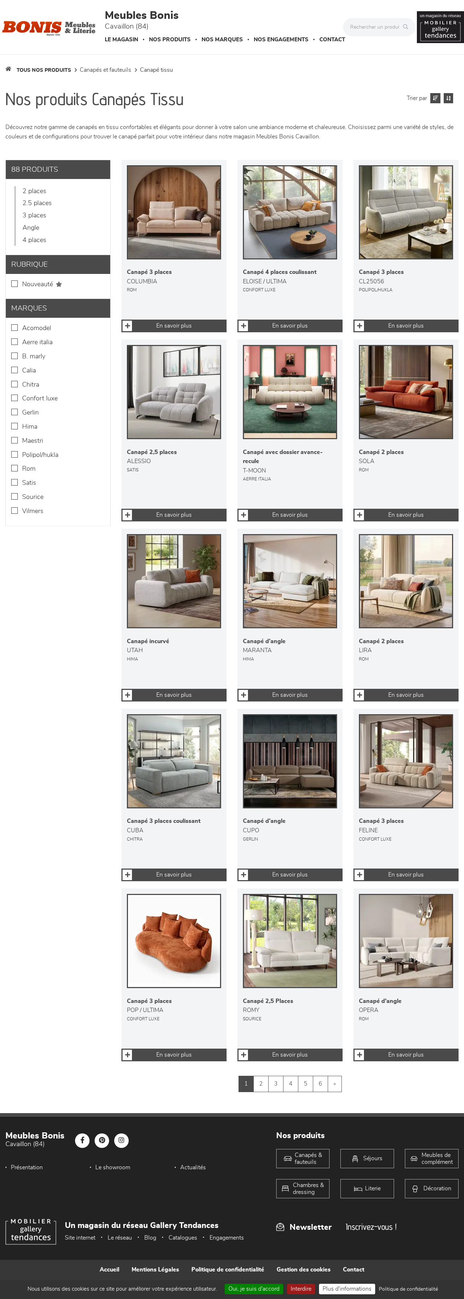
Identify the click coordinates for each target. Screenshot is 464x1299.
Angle (30, 228)
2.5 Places (37, 203)
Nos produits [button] (170, 39)
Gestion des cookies (304, 1270)
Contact (332, 39)
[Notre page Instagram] (121, 1140)
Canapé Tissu (156, 70)
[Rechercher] (407, 27)
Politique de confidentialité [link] (408, 1289)
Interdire (301, 1289)
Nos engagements (281, 39)
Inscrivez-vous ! (371, 1226)
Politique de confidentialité (227, 1270)
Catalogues (183, 1238)
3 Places (34, 215)
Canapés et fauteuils (105, 70)
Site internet (80, 1238)
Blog (150, 1238)
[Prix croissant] (434, 98)
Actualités (193, 1167)
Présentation (27, 1167)
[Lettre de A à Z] (447, 98)
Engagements (227, 1238)
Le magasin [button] (121, 39)
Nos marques (222, 39)
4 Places (34, 240)
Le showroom (112, 1167)
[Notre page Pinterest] (102, 1140)
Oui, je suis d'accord (253, 1289)
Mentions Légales (155, 1270)
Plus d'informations (347, 1289)
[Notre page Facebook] (82, 1140)
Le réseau (120, 1238)
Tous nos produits (44, 70)
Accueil (109, 1270)
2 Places (34, 191)
